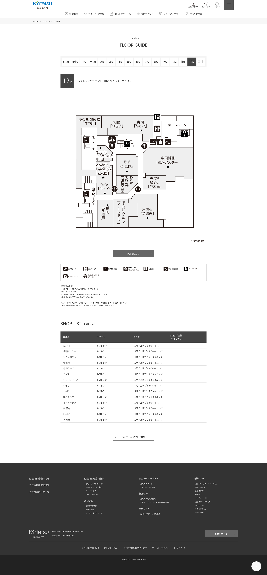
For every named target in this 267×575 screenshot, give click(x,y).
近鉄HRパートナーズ (202, 502)
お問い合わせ (221, 533)
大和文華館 (199, 512)
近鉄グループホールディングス (206, 484)
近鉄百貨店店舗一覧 (39, 491)
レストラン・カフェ (172, 14)
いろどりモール (200, 509)
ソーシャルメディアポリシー (162, 548)
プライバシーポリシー (111, 548)
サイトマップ (181, 548)
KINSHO (198, 494)
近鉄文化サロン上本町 (94, 487)
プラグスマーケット (92, 494)
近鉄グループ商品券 (147, 487)
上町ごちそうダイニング (94, 484)
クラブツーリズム (201, 498)
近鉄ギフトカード (146, 484)
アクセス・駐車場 (96, 14)
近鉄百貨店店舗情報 (39, 485)
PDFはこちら (133, 253)
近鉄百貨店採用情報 (147, 499)
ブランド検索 (196, 14)
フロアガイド (147, 14)
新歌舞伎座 (90, 509)
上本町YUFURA (91, 506)
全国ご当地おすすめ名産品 (150, 514)
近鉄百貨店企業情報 (39, 478)
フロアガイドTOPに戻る (133, 437)
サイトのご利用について (90, 548)
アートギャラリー (91, 491)
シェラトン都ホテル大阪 (94, 513)
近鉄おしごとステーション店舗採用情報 (154, 502)
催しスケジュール (122, 14)
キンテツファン (200, 505)
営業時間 (73, 14)
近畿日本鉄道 (200, 487)
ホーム (36, 21)
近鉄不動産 (199, 491)
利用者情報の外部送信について (135, 548)
